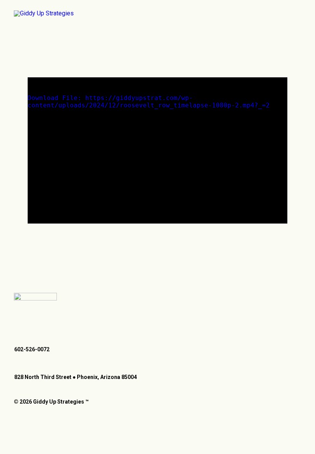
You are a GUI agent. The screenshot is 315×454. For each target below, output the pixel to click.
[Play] (33, 218)
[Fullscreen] (282, 218)
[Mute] (272, 218)
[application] (157, 150)
